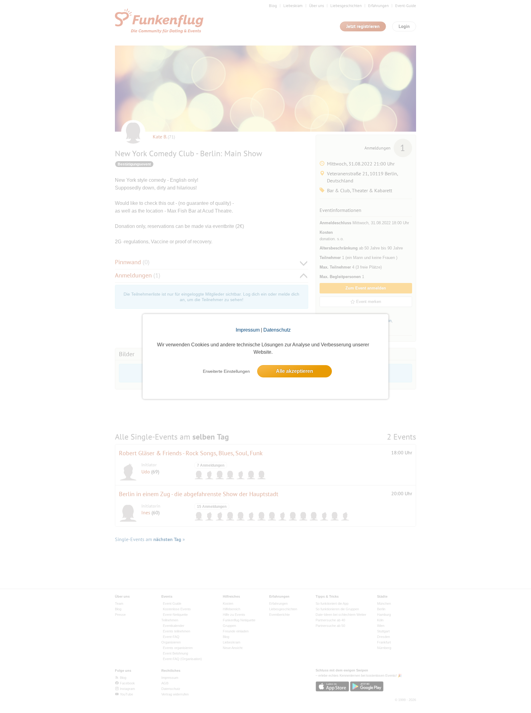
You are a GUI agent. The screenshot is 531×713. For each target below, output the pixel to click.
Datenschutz (277, 330)
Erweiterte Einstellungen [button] (226, 371)
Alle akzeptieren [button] (294, 371)
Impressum (248, 330)
